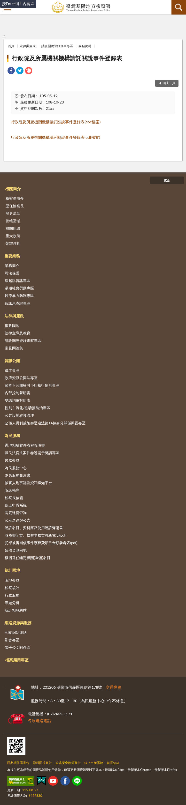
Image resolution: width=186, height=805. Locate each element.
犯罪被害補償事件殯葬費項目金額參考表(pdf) (41, 543)
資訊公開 (12, 361)
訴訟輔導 (12, 490)
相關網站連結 (16, 633)
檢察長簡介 (15, 198)
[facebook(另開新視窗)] (65, 782)
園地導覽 (12, 580)
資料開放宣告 (42, 763)
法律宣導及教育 (17, 333)
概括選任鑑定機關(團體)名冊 (27, 558)
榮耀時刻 (13, 243)
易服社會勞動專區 (19, 288)
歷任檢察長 (15, 206)
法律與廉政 (28, 46)
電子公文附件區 (17, 648)
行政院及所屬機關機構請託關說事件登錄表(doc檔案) (56, 122)
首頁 (11, 46)
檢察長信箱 (14, 498)
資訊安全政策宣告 (68, 763)
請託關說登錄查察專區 (57, 46)
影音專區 (12, 640)
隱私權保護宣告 (18, 763)
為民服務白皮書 (17, 475)
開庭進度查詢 (16, 513)
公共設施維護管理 (19, 415)
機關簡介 (13, 189)
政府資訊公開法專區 (21, 378)
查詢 (178, 7)
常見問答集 (14, 348)
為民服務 (12, 436)
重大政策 (13, 236)
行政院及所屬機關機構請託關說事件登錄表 (67, 58)
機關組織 (13, 228)
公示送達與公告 (17, 520)
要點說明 (84, 46)
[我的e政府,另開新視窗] (41, 782)
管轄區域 (13, 221)
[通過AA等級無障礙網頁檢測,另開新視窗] (20, 782)
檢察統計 (12, 588)
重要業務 (12, 256)
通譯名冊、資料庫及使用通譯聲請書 (34, 528)
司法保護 (12, 273)
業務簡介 (12, 266)
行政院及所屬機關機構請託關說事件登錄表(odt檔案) (55, 138)
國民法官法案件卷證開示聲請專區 (32, 453)
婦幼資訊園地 (16, 550)
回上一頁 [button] (169, 83)
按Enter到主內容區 (18, 4)
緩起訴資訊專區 (17, 281)
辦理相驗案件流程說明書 (25, 445)
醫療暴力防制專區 (19, 296)
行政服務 (12, 595)
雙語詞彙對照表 (17, 400)
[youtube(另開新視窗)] (53, 782)
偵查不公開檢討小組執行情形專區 (32, 385)
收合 (167, 180)
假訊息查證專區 (17, 303)
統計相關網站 (16, 610)
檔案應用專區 (17, 660)
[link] (11, 71)
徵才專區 (12, 370)
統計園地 (12, 570)
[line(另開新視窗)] (77, 782)
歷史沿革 (13, 213)
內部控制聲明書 (17, 393)
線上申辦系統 (16, 505)
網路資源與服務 (18, 623)
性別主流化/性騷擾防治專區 (27, 408)
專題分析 (12, 603)
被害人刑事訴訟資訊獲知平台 (28, 483)
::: (4, 36)
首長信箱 (113, 763)
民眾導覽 (12, 460)
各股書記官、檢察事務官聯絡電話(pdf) (35, 535)
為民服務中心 (16, 468)
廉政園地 (12, 326)
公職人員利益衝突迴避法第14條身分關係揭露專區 (45, 423)
